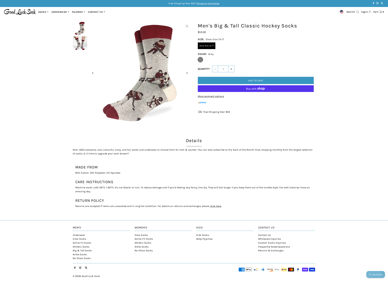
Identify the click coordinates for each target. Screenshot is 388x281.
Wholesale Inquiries (269, 238)
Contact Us (264, 235)
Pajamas (77, 11)
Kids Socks (202, 235)
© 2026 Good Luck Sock (86, 276)
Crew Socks (79, 238)
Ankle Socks (80, 254)
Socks (42, 11)
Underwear (59, 11)
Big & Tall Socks (82, 250)
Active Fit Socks (82, 242)
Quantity (204, 68)
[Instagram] (377, 3)
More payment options (211, 96)
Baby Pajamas (204, 238)
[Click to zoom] (186, 26)
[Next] (186, 73)
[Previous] (92, 73)
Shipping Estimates (207, 3)
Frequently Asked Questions (274, 246)
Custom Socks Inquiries (272, 242)
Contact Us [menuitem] (95, 11)
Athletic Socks (81, 246)
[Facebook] (373, 3)
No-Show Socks (144, 250)
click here (215, 206)
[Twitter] (382, 3)
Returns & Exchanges (271, 250)
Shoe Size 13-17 (206, 46)
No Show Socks (82, 258)
